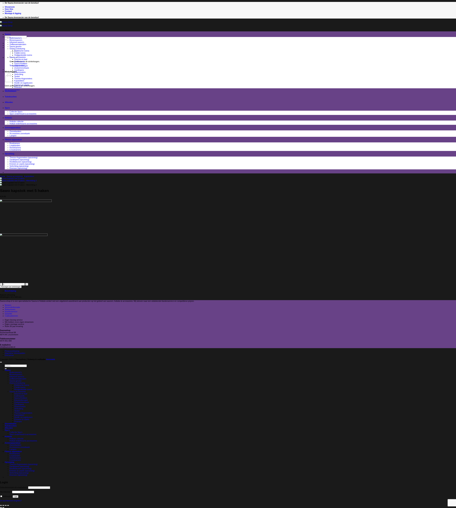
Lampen (13, 136)
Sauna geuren (15, 47)
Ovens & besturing (17, 383)
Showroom (10, 7)
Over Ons (9, 9)
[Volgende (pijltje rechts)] (3, 507)
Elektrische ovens (21, 51)
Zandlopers (19, 70)
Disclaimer (9, 355)
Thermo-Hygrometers (23, 79)
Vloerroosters (20, 72)
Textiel (17, 76)
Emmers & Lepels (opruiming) (22, 164)
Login (15, 496)
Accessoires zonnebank (20, 134)
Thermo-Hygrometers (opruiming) (24, 158)
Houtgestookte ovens (23, 55)
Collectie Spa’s (16, 112)
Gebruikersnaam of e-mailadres (14, 487)
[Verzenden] (6, 39)
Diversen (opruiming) (18, 168)
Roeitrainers (15, 143)
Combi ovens (19, 53)
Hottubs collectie (17, 122)
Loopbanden (15, 146)
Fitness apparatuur (13, 140)
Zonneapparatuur (13, 128)
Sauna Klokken (20, 64)
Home (2, 176)
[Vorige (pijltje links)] (1, 507)
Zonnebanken (15, 131)
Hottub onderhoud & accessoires (23, 124)
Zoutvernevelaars (21, 68)
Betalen (8, 305)
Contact (8, 11)
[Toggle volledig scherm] (3, 505)
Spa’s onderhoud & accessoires (23, 114)
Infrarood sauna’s (17, 42)
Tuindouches (11, 97)
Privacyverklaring (12, 351)
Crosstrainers (15, 150)
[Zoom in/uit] (1, 505)
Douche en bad (20, 59)
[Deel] (6, 505)
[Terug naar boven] (1, 362)
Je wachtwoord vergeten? (11, 501)
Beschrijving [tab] (10, 291)
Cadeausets (19, 61)
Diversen (18, 87)
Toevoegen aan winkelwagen (11, 287)
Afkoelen (9, 102)
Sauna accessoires (15, 176)
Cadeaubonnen (11, 316)
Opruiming (9, 154)
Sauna (8, 34)
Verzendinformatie (12, 307)
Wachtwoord (6, 492)
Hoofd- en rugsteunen (23, 83)
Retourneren (10, 309)
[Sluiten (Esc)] (8, 505)
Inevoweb (50, 359)
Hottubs (8, 118)
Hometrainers (15, 148)
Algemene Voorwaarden (15, 353)
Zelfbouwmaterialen (18, 44)
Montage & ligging (13, 13)
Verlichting (18, 74)
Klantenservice (11, 312)
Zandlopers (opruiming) (19, 160)
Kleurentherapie (21, 66)
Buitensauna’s (16, 38)
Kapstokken (19, 81)
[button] (7, 30)
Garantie (8, 314)
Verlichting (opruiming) (19, 166)
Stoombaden (10, 91)
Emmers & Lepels (21, 85)
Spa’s (7, 108)
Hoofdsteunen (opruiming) (20, 162)
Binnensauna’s (16, 40)
